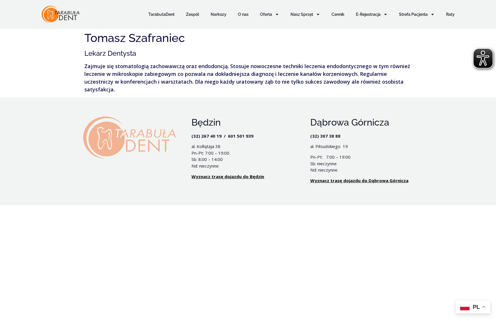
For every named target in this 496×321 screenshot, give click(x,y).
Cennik (338, 14)
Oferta (266, 14)
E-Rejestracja (368, 14)
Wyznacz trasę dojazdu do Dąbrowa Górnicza (359, 180)
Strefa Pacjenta (413, 14)
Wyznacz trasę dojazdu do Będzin (227, 176)
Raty (450, 14)
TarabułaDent (161, 14)
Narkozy (218, 14)
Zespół (192, 14)
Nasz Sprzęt (301, 14)
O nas (243, 14)
